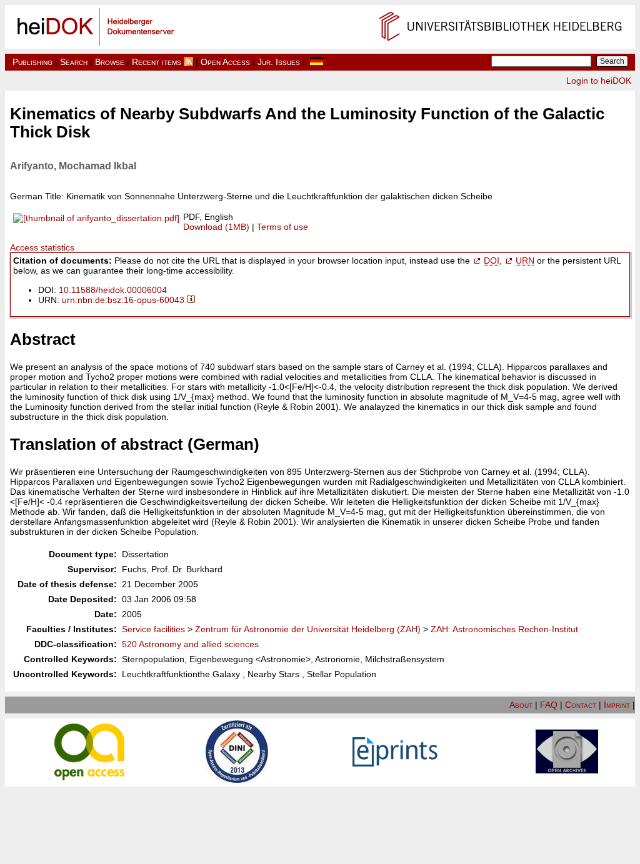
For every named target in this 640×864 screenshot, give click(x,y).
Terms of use (282, 227)
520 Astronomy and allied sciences (190, 644)
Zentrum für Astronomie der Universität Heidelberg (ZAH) (308, 629)
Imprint (617, 705)
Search (74, 62)
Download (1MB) (216, 227)
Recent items (156, 62)
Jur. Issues (279, 62)
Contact (580, 705)
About (520, 705)
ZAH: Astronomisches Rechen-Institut (504, 629)
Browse (109, 62)
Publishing (32, 62)
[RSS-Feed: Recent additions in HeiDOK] (188, 62)
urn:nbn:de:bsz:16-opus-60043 (123, 300)
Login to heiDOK (598, 81)
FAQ (549, 705)
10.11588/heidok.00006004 (113, 290)
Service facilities (153, 629)
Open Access (225, 62)
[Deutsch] (316, 62)
